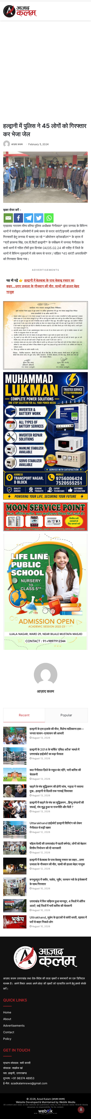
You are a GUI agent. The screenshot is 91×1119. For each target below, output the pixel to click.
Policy (7, 1038)
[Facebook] (18, 218)
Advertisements (14, 1025)
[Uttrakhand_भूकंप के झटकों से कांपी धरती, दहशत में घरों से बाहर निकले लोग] (14, 921)
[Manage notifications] (81, 1109)
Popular (66, 715)
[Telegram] (28, 218)
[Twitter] (38, 218)
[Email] (8, 218)
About (7, 1019)
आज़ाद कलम (17, 144)
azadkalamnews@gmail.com (29, 1083)
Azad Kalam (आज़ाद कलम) (51, 1098)
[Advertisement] (45, 70)
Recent (24, 715)
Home (7, 1012)
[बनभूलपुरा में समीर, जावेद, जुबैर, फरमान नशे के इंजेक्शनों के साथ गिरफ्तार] (14, 886)
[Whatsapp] (49, 218)
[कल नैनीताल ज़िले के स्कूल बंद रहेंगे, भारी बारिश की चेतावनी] (14, 774)
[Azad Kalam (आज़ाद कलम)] (20, 11)
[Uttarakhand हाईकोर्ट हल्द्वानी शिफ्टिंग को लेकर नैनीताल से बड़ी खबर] (14, 829)
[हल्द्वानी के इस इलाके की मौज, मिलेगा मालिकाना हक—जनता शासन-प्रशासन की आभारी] (14, 735)
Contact (8, 1032)
